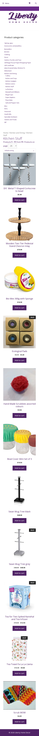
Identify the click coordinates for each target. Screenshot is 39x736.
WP (5, 122)
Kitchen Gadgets (10, 81)
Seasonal (7, 111)
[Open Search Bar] (36, 3)
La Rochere (9, 89)
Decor (6, 57)
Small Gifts (7, 114)
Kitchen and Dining (17, 133)
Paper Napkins (10, 97)
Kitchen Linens (10, 84)
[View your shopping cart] (29, 3)
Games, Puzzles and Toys (12, 60)
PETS (6, 109)
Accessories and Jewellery (12, 46)
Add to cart (19, 200)
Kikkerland (7, 71)
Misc (5, 106)
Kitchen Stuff (9, 86)
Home (5, 133)
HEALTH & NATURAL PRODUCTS (14, 68)
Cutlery (7, 76)
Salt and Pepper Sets (12, 103)
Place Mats (9, 100)
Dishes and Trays (11, 78)
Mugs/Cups (9, 95)
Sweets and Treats (10, 120)
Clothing (7, 55)
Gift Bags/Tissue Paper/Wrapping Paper (17, 63)
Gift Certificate (9, 65)
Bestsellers (8, 49)
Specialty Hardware (10, 117)
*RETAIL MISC (8, 43)
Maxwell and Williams (12, 92)
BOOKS (6, 52)
